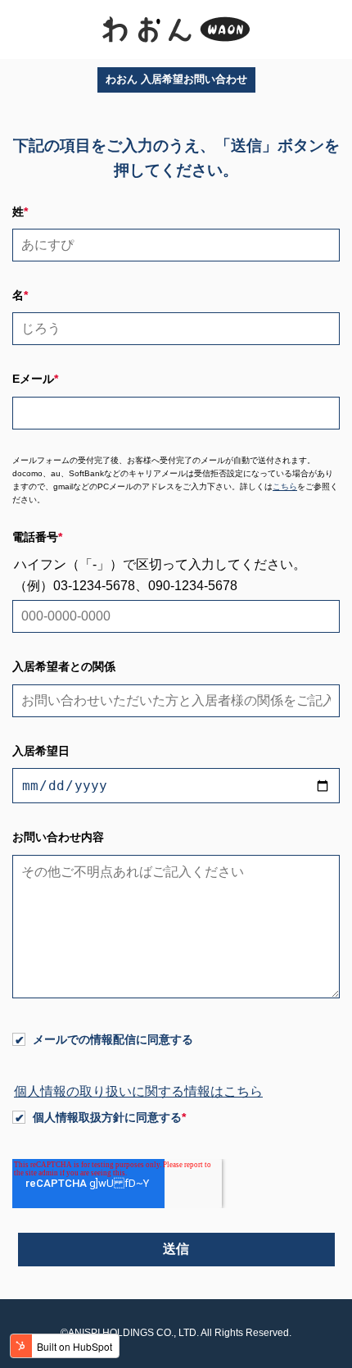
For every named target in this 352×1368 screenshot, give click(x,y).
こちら (285, 486)
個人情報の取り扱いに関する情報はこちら (138, 1091)
